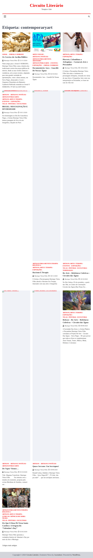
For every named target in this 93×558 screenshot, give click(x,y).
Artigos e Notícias (40, 56)
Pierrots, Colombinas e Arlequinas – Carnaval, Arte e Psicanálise (75, 62)
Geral (4, 54)
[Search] (89, 16)
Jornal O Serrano (16, 54)
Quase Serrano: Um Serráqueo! (46, 466)
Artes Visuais (38, 54)
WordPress (76, 555)
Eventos (54, 63)
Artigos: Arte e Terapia (72, 54)
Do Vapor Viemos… (10, 469)
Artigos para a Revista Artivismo (42, 60)
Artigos (5, 94)
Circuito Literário (46, 5)
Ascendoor (58, 555)
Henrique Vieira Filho (10, 60)
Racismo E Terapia (40, 272)
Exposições (37, 65)
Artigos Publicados (41, 63)
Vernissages (68, 270)
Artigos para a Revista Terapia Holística (45, 264)
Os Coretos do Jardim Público (14, 57)
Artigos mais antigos (9, 545)
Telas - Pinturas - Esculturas (14, 104)
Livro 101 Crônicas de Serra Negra (13, 517)
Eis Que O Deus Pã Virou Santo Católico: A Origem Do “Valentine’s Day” (15, 525)
